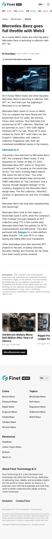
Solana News (8, 417)
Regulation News (37, 407)
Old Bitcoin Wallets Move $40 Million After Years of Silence (17, 337)
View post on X (10, 149)
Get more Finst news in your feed (18, 59)
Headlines (7, 442)
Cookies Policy (23, 501)
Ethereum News (9, 402)
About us (6, 457)
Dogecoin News (9, 412)
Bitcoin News (8, 396)
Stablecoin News (37, 412)
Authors (6, 452)
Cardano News (9, 422)
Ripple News (8, 407)
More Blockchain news (14, 352)
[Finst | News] (12, 4)
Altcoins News (9, 427)
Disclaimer (7, 501)
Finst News (10, 53)
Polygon (22, 232)
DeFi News (34, 402)
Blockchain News (37, 396)
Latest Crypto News (11, 447)
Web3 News (35, 417)
